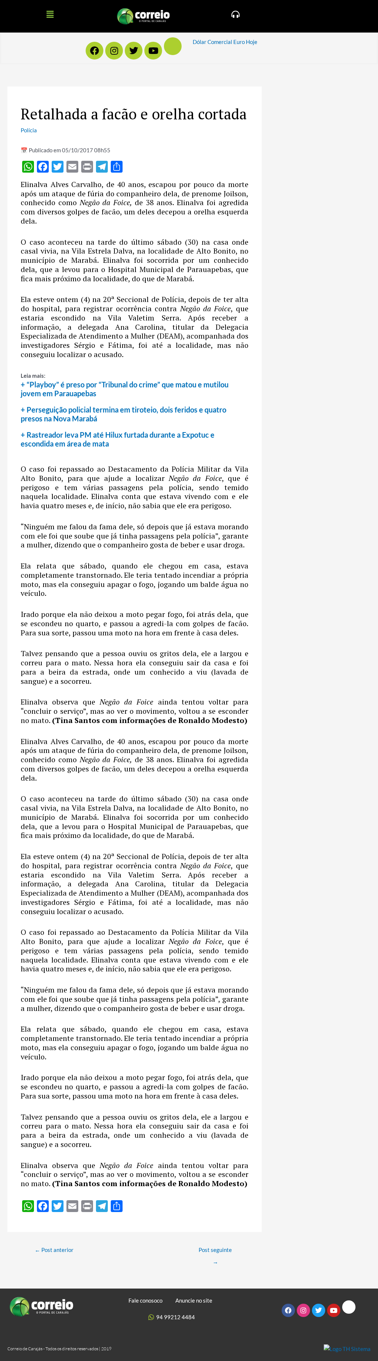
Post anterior (54, 1249)
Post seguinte (215, 1251)
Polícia (29, 130)
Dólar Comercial (212, 41)
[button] (50, 14)
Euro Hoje (245, 41)
